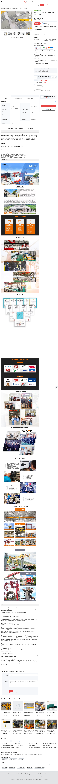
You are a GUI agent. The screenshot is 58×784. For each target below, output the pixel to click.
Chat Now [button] (46, 23)
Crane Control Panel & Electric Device (49, 747)
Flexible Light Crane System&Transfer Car (8, 745)
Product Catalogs (17, 741)
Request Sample (53, 26)
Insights (31, 774)
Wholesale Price (34, 773)
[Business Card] (55, 101)
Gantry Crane (17, 743)
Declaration (40, 779)
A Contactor (46, 764)
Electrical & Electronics (7, 8)
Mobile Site (27, 774)
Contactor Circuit (12, 767)
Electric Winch (31, 745)
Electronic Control (5, 764)
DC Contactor (21, 759)
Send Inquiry (37, 23)
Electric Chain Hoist (46, 745)
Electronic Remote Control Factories (25, 764)
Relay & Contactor (15, 8)
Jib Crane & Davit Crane (33, 743)
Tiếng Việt (27, 777)
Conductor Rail (17, 747)
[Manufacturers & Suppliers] (29, 2)
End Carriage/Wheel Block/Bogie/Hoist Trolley (9, 747)
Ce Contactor (4, 767)
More (2, 769)
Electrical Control (14, 764)
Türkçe (23, 777)
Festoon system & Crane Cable (34, 747)
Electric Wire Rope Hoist (19, 745)
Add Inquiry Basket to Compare (17, 37)
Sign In (35, 90)
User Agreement (35, 779)
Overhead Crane (4, 743)
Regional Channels (46, 773)
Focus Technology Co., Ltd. (21, 779)
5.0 (45, 97)
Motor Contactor (5, 759)
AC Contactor (25, 8)
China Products (10, 773)
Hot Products (5, 773)
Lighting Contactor (13, 759)
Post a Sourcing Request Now (15, 692)
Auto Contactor (29, 767)
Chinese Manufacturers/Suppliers (19, 773)
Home (2, 8)
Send (11, 690)
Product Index (52, 773)
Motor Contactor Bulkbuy (39, 767)
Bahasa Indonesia (33, 777)
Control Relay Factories (38, 764)
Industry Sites (40, 773)
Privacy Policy (46, 779)
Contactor (20, 8)
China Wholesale (27, 773)
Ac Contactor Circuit (21, 767)
